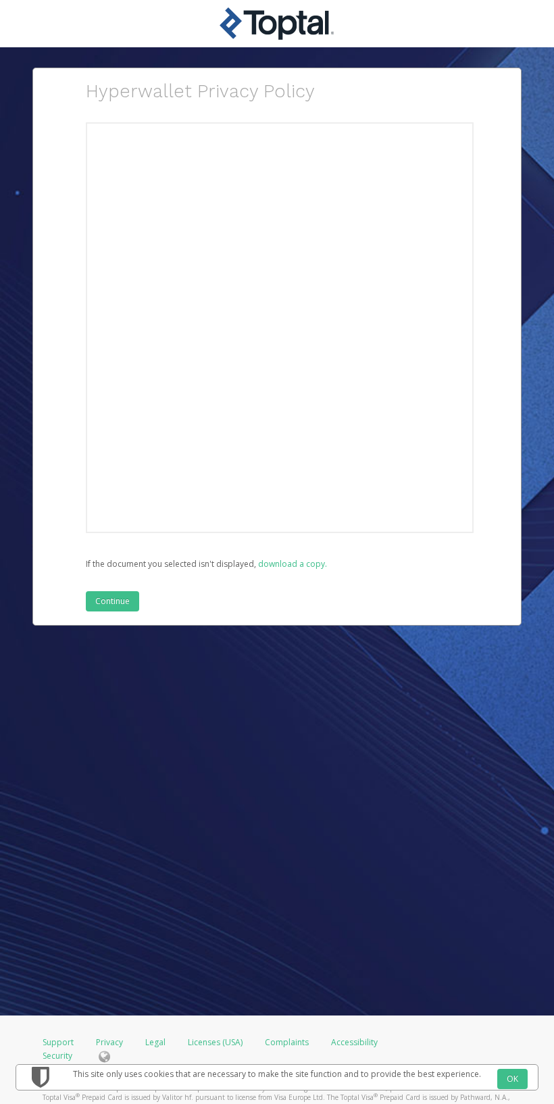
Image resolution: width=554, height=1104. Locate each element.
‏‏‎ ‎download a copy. (291, 564)
